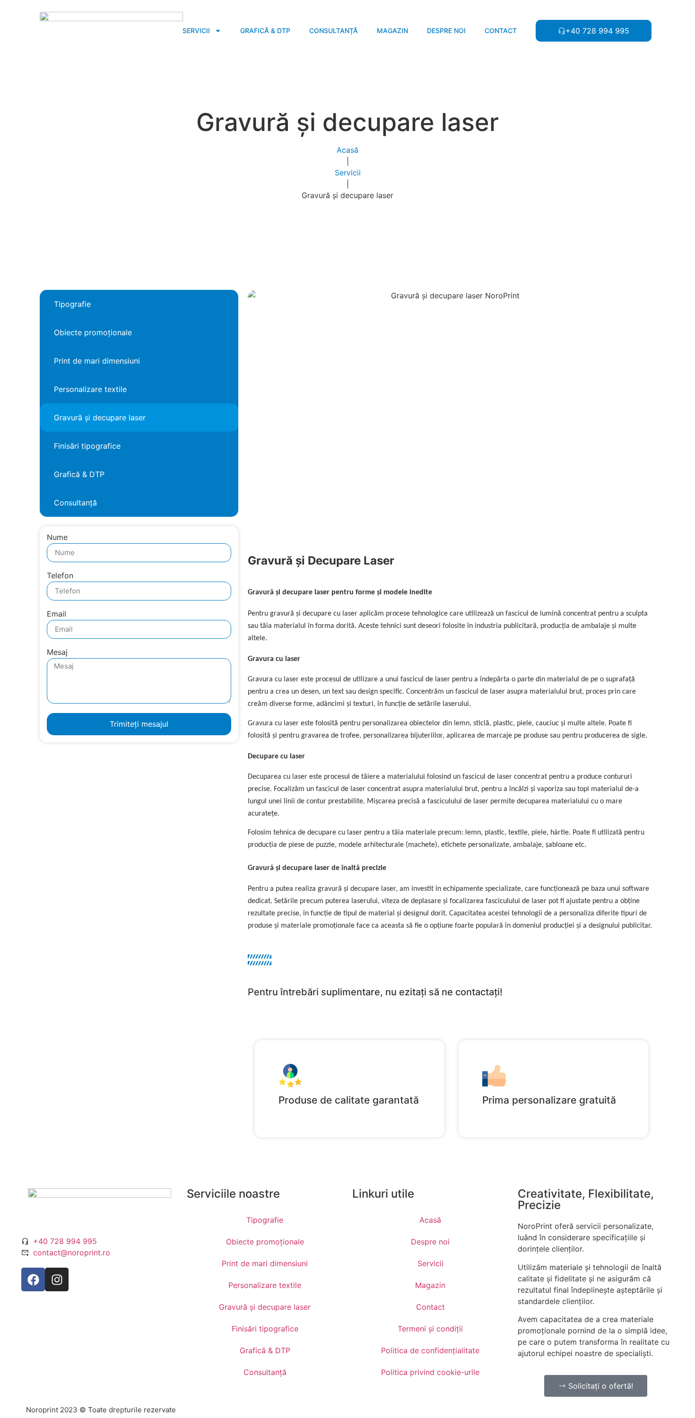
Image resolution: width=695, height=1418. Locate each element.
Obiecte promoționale (93, 332)
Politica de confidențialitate (430, 1350)
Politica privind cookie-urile (430, 1372)
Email (56, 614)
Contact (501, 30)
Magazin (392, 30)
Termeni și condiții (430, 1328)
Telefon (60, 576)
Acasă (347, 150)
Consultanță (333, 30)
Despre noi (446, 30)
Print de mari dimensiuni (97, 360)
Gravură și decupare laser (100, 417)
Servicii (196, 30)
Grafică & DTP (265, 30)
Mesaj (57, 652)
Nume (57, 537)
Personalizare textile (90, 389)
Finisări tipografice (87, 446)
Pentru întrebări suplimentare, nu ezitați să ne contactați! (375, 992)
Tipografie (72, 304)
